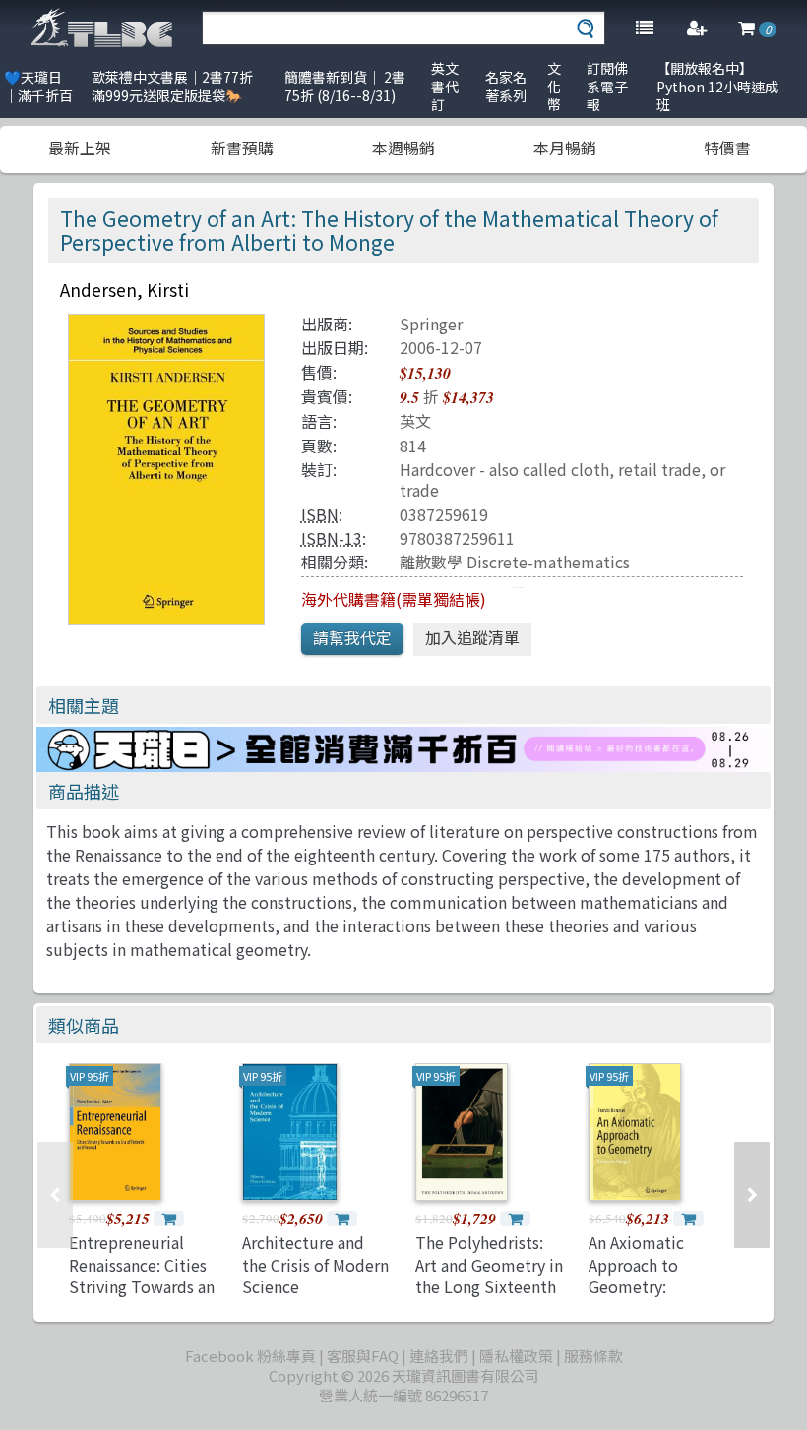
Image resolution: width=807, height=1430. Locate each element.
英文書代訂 (445, 86)
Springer (431, 323)
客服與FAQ (363, 1355)
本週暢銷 (403, 147)
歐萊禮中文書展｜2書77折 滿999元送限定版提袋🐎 (172, 86)
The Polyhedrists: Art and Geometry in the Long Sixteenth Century (489, 1275)
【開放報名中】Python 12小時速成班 (717, 86)
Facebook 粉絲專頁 (250, 1355)
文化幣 (554, 86)
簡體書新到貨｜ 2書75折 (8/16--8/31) (344, 86)
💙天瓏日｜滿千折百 (38, 86)
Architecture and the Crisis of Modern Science (315, 1264)
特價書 (727, 147)
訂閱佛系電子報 (607, 86)
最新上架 (79, 147)
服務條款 (593, 1355)
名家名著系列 (506, 86)
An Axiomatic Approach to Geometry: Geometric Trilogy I (660, 1275)
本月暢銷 (564, 147)
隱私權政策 (516, 1355)
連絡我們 (438, 1355)
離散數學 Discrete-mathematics (515, 561)
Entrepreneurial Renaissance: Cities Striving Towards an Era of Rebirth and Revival (142, 1286)
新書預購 (242, 147)
